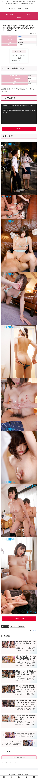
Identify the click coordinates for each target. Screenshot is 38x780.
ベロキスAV (6, 626)
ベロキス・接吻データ (19, 55)
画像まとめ (16, 60)
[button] (34, 435)
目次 (16, 52)
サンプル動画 (17, 58)
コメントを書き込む (19, 757)
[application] (19, 114)
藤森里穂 (20, 36)
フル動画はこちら (19, 128)
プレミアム (14, 626)
